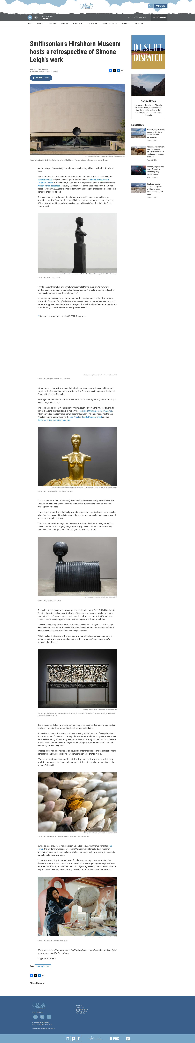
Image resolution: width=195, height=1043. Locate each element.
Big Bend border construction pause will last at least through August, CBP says (155, 189)
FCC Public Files (81, 1011)
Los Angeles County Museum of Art (86, 417)
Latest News (137, 124)
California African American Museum (54, 420)
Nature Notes (148, 101)
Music (40, 23)
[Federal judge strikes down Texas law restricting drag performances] (138, 170)
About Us (139, 23)
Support (126, 23)
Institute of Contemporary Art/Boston (95, 411)
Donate (161, 6)
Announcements (82, 1009)
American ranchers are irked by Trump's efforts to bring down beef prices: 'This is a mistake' (156, 152)
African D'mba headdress (49, 186)
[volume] (36, 17)
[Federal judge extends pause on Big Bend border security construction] (138, 133)
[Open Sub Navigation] (34, 23)
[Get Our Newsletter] (148, 52)
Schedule (52, 23)
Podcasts (77, 23)
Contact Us (80, 1007)
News (30, 23)
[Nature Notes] (148, 85)
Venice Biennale (45, 179)
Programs (63, 23)
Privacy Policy (81, 1013)
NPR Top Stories (43, 966)
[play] (30, 17)
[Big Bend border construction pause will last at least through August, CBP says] (138, 188)
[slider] (39, 18)
